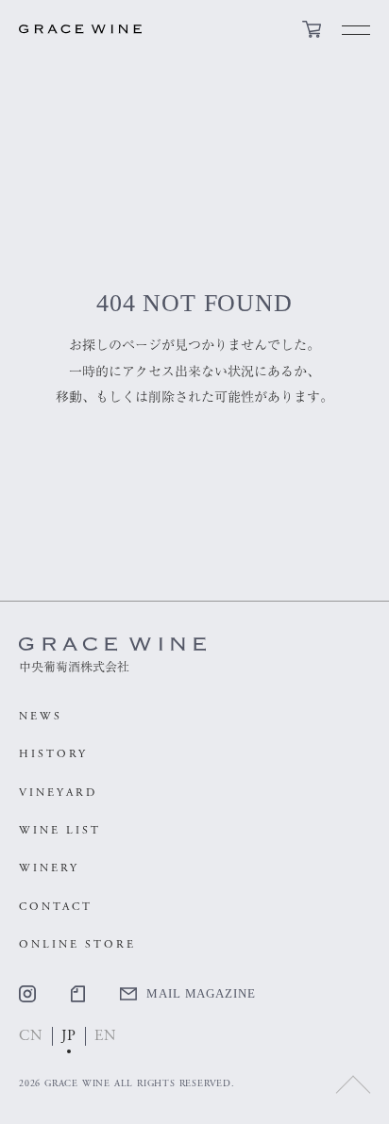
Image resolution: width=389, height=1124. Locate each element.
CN (31, 1036)
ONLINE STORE (77, 944)
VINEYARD (58, 792)
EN (105, 1036)
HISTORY (53, 754)
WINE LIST (60, 830)
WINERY (49, 868)
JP (69, 1036)
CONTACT (56, 907)
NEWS (40, 716)
